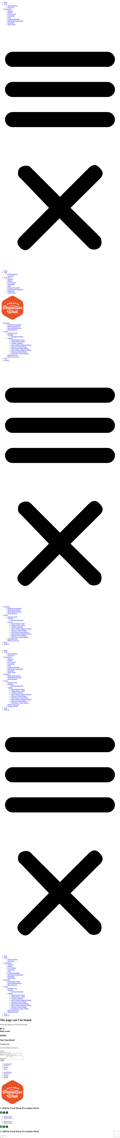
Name (2, 1053)
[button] (60, 147)
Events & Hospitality (14, 19)
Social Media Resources (15, 328)
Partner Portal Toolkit (14, 326)
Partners (10, 12)
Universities (11, 16)
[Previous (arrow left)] (1, 1137)
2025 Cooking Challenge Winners (21, 345)
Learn (5, 4)
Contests (10, 338)
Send (2, 1060)
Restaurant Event (13, 355)
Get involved (7, 9)
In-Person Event (12, 333)
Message (3, 1058)
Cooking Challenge (17, 343)
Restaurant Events (13, 706)
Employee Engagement (14, 324)
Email (2, 1055)
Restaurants (11, 22)
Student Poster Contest (18, 340)
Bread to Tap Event (13, 357)
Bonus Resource (12, 330)
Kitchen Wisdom (12, 5)
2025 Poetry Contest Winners (20, 348)
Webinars (10, 335)
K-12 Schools (12, 14)
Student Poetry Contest (18, 341)
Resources (7, 323)
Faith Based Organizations (15, 21)
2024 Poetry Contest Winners (20, 353)
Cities (9, 17)
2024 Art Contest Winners (19, 352)
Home (5, 2)
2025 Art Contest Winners (19, 346)
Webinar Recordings (17, 336)
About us (6, 360)
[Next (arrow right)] (2, 1137)
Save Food (11, 7)
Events (6, 331)
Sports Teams (11, 24)
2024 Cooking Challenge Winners (21, 350)
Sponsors (10, 11)
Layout (2, 1051)
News (5, 358)
